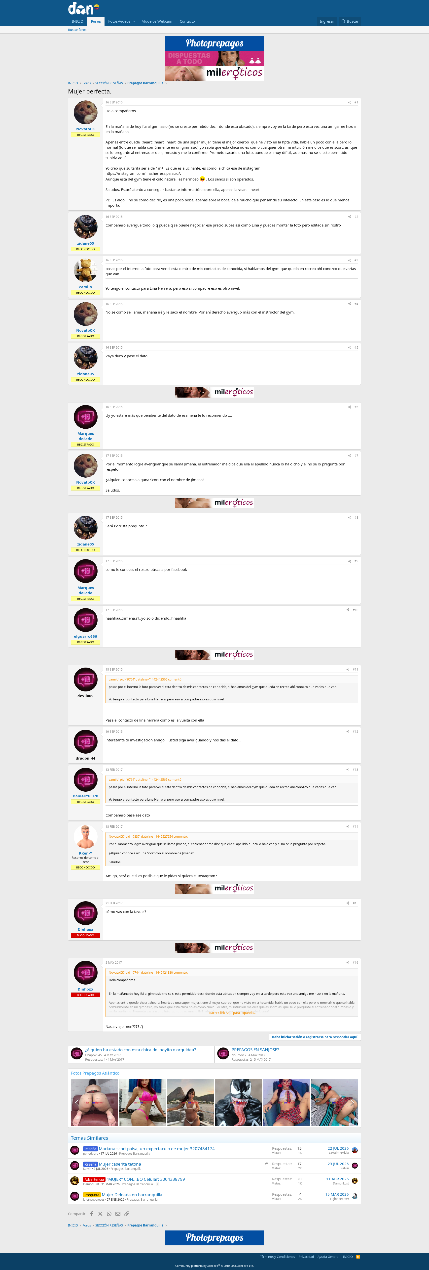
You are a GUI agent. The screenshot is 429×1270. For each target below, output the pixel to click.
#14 (355, 826)
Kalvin (87, 1169)
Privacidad (306, 1256)
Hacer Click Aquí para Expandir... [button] (232, 1012)
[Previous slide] (77, 1103)
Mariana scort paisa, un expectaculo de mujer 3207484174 (157, 1148)
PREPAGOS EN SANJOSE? (255, 1049)
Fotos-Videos (119, 21)
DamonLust (91, 1184)
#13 (355, 770)
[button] (134, 21)
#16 (355, 962)
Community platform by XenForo (214, 1266)
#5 (356, 347)
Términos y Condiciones (277, 1256)
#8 (356, 517)
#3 (356, 260)
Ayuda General (328, 1256)
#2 (356, 217)
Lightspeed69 (339, 1199)
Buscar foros (77, 29)
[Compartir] (349, 102)
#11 (355, 669)
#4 (356, 304)
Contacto (187, 21)
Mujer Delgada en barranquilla (132, 1194)
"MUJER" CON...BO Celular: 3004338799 (146, 1179)
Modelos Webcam (157, 21)
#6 (356, 407)
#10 (355, 610)
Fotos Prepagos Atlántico (95, 1073)
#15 (355, 903)
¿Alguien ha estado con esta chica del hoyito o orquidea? (140, 1049)
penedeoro (90, 1153)
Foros (96, 21)
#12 (355, 731)
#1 (356, 102)
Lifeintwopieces (94, 1199)
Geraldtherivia (339, 1153)
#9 (356, 561)
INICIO (77, 21)
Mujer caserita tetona (120, 1164)
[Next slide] (352, 1103)
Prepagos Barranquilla (134, 1153)
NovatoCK (85, 128)
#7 (356, 456)
